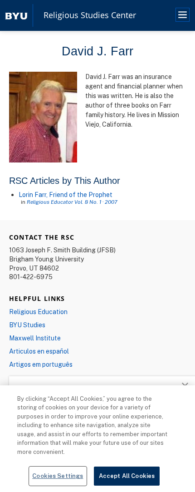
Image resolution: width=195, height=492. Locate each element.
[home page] (16, 15)
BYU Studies (27, 325)
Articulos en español (39, 351)
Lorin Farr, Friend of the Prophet (65, 194)
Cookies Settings (57, 475)
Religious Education (38, 311)
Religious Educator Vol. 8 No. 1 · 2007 (72, 201)
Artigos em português (41, 364)
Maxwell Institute (35, 338)
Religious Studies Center (90, 15)
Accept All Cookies (127, 475)
